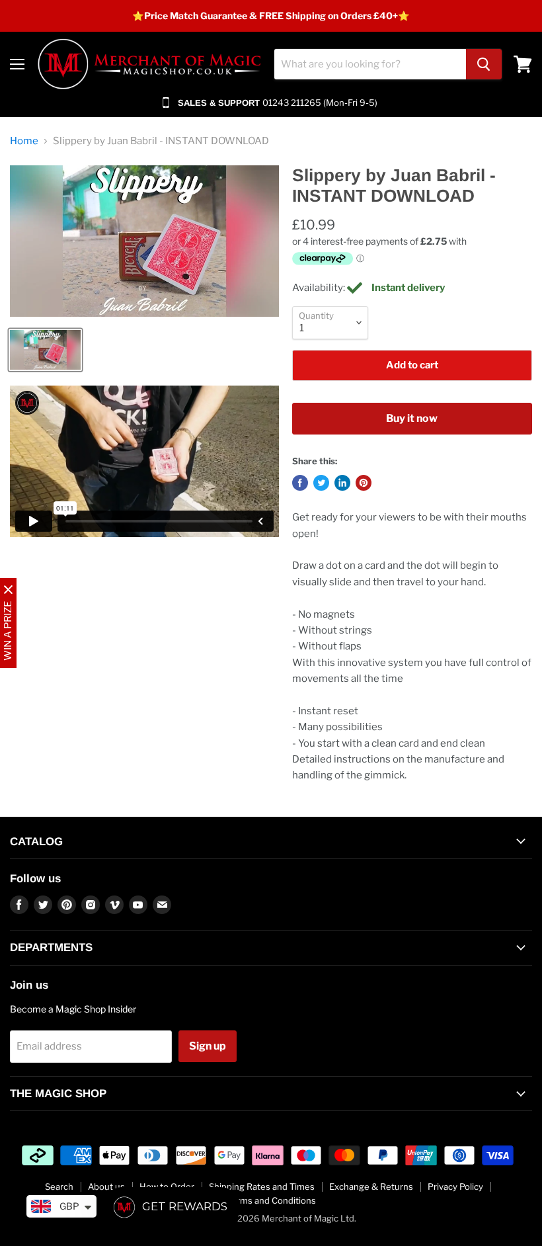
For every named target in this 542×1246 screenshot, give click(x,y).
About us (106, 1186)
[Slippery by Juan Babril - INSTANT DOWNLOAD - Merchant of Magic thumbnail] (45, 350)
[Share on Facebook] (300, 483)
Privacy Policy (455, 1186)
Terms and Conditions (271, 1200)
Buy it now (412, 418)
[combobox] (370, 64)
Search (59, 1186)
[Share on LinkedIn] (342, 483)
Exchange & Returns (371, 1186)
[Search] (484, 64)
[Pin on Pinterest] (363, 483)
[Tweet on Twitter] (321, 483)
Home (24, 141)
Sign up (207, 1046)
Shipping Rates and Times (262, 1186)
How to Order (166, 1186)
